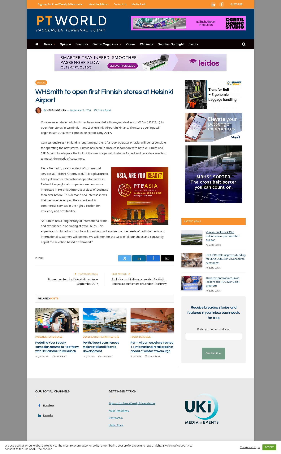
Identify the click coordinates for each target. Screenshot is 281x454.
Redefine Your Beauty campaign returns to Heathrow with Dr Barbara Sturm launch (57, 347)
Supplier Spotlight (171, 44)
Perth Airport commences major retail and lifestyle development (101, 347)
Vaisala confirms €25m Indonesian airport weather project (223, 236)
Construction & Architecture (101, 337)
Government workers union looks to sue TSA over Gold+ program (223, 282)
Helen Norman (56, 110)
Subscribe (236, 4)
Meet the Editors (99, 4)
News (48, 44)
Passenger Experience (49, 337)
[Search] (243, 44)
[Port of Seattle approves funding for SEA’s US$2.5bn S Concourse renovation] (191, 260)
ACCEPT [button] (269, 447)
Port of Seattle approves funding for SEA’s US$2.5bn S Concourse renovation (226, 259)
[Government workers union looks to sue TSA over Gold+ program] (191, 283)
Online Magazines (105, 44)
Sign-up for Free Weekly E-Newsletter (61, 4)
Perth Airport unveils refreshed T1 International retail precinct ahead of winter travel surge (152, 347)
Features (82, 44)
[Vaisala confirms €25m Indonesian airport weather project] (191, 237)
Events (193, 44)
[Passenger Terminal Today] (73, 24)
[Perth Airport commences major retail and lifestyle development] (104, 320)
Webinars (146, 44)
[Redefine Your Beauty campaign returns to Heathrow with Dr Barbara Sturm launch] (57, 320)
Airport (41, 82)
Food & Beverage (141, 337)
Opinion (65, 44)
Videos (131, 44)
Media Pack (139, 4)
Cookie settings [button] (250, 447)
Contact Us (120, 4)
